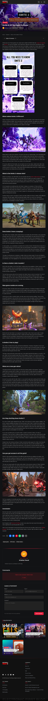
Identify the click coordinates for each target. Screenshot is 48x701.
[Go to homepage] (5, 2)
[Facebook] (3, 674)
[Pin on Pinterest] (16, 536)
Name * (5, 588)
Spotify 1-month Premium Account (32, 685)
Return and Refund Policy (30, 677)
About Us (27, 666)
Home (3, 34)
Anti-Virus (4, 687)
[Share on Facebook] (10, 536)
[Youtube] (13, 674)
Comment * (6, 600)
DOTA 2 (6, 44)
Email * (25, 588)
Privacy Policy (28, 673)
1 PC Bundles (5, 689)
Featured (5, 22)
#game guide (6, 541)
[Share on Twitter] (7, 536)
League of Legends (40, 42)
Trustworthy (27, 668)
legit (26, 670)
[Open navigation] (44, 2)
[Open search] (39, 2)
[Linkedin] (10, 674)
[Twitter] (5, 674)
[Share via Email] (23, 536)
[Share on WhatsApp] (19, 536)
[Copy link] (26, 536)
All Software (4, 685)
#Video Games (20, 541)
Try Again (24, 577)
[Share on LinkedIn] (13, 536)
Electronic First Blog (15, 523)
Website (8, 594)
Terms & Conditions (29, 675)
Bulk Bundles (5, 692)
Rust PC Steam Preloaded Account (32, 687)
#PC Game (12, 541)
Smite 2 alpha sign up (35, 176)
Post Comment (39, 613)
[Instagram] (8, 674)
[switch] (41, 2)
